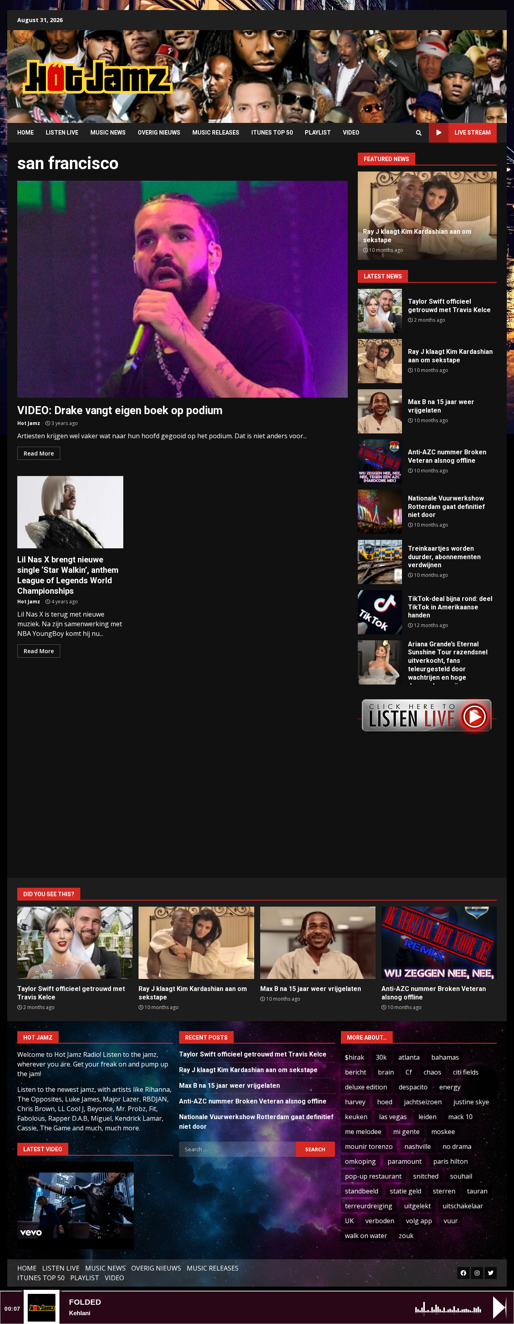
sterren (444, 1191)
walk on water (366, 1235)
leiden (427, 1116)
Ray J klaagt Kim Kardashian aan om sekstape (380, 361)
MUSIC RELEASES (215, 132)
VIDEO (351, 132)
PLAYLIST (318, 132)
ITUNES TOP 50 (272, 132)
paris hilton (450, 1161)
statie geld (405, 1191)
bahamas (445, 1057)
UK (349, 1220)
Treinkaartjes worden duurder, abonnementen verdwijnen (380, 562)
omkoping (360, 1161)
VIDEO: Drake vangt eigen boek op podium (182, 289)
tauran (477, 1191)
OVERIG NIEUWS (159, 132)
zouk (406, 1235)
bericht (355, 1072)
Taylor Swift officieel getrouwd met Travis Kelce (380, 311)
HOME (25, 132)
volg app (419, 1220)
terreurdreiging (368, 1205)
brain (386, 1072)
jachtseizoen (423, 1101)
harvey (355, 1101)
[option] (434, 216)
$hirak (354, 1057)
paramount (405, 1161)
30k (381, 1057)
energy (450, 1087)
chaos (432, 1072)
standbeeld (361, 1191)
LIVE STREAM (473, 132)
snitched (426, 1176)
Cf (409, 1072)
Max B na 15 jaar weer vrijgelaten (380, 411)
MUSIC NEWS (108, 132)
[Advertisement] (359, 70)
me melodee (363, 1131)
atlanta (409, 1057)
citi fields (466, 1072)
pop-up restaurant (373, 1176)
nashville (417, 1146)
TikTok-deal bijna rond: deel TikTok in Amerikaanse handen (380, 612)
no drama (457, 1146)
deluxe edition (366, 1087)
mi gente (406, 1131)
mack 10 (460, 1116)
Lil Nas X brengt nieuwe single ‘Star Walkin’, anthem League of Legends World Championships (70, 512)
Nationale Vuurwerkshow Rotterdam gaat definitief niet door (380, 512)
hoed (384, 1101)
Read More (39, 453)
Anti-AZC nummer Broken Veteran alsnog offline (380, 461)
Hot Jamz (28, 423)
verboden (379, 1220)
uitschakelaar (463, 1205)
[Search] (419, 133)
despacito (413, 1087)
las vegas (393, 1116)
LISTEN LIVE (62, 132)
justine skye (471, 1101)
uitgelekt (417, 1205)
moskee (443, 1131)
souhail (461, 1176)
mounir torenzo (369, 1146)
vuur (451, 1220)
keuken (356, 1116)
